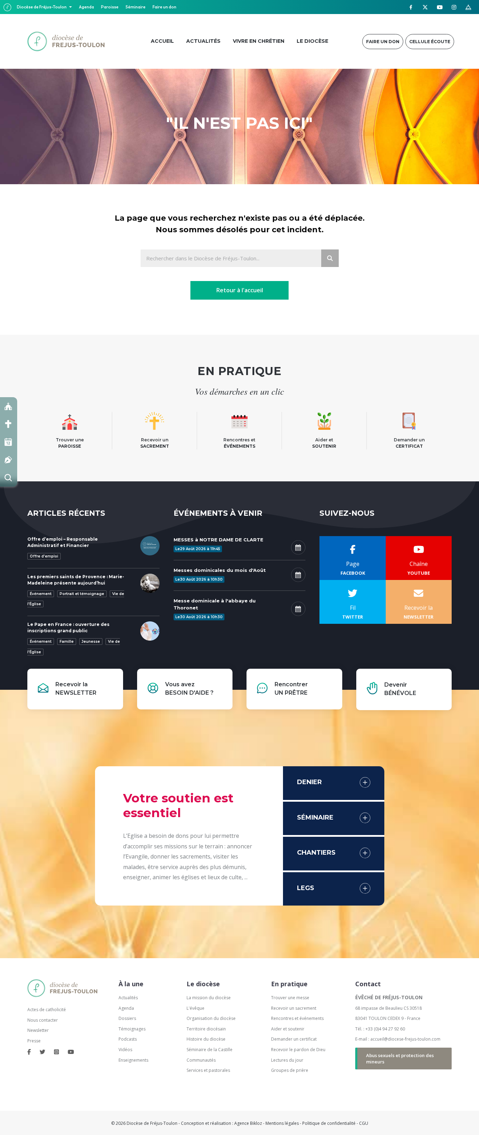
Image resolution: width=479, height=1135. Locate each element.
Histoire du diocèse (206, 1039)
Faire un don (164, 6)
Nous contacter (42, 1020)
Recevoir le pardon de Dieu (298, 1050)
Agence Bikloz (248, 1123)
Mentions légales (282, 1123)
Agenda (86, 6)
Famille (67, 641)
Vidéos (125, 1050)
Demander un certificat (294, 1039)
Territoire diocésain (206, 1029)
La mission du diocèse (209, 998)
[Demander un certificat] (8, 460)
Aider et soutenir (287, 1029)
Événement (41, 594)
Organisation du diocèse (211, 1018)
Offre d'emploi (44, 556)
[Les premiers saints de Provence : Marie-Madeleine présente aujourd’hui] (150, 583)
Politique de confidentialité (329, 1123)
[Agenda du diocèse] (8, 442)
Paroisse (110, 6)
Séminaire (136, 6)
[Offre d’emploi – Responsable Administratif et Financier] (150, 545)
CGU (363, 1123)
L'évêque (195, 1008)
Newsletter (38, 1030)
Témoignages (132, 1029)
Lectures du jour (287, 1060)
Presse (34, 1041)
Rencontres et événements (297, 1018)
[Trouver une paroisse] (8, 406)
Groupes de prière (289, 1070)
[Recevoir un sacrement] (8, 424)
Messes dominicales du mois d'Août (220, 570)
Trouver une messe (290, 998)
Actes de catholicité (46, 1010)
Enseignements (134, 1060)
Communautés (201, 1060)
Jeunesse (91, 641)
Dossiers (127, 1018)
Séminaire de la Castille (209, 1050)
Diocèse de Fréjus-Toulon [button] (42, 6)
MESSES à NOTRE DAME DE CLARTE (218, 539)
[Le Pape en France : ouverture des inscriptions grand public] (150, 630)
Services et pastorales (208, 1070)
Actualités (128, 998)
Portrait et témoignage (82, 594)
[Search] (330, 258)
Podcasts (128, 1039)
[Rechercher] (8, 478)
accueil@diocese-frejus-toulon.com (405, 1039)
